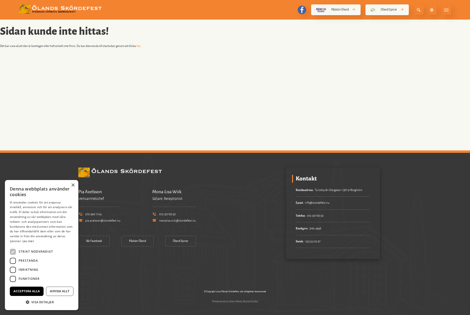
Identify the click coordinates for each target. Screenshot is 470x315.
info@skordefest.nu (317, 202)
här (138, 46)
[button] (41, 302)
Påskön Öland (340, 9)
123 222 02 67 (312, 241)
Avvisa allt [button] (59, 291)
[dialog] (41, 245)
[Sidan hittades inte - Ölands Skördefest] (61, 9)
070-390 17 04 (93, 214)
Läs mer (28, 241)
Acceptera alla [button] (26, 291)
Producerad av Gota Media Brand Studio (235, 301)
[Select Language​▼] (431, 10)
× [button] (73, 185)
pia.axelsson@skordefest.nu (102, 220)
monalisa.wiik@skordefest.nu (177, 220)
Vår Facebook (94, 241)
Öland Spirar (389, 9)
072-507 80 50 (167, 214)
